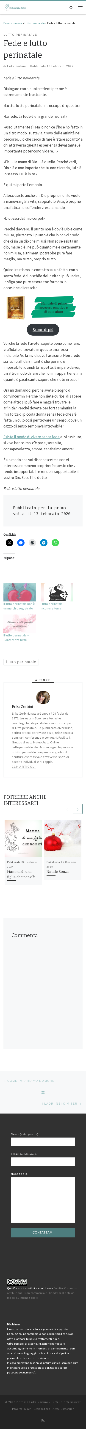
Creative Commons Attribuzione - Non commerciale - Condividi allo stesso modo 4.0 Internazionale (42, 1292)
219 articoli (24, 766)
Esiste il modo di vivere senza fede (31, 436)
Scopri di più (43, 329)
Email (25, 1154)
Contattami (43, 1232)
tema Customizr (63, 1408)
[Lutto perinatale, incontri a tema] (57, 592)
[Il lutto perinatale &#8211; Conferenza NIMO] (19, 623)
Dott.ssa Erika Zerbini (32, 1402)
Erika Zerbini (16, 66)
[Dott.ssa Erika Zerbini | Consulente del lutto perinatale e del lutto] (14, 7)
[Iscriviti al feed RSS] (43, 1421)
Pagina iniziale (12, 23)
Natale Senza (58, 872)
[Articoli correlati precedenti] (67, 809)
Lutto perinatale (34, 23)
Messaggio (19, 1174)
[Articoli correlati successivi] (78, 809)
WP (29, 1408)
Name (25, 1134)
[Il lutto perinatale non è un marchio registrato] (19, 592)
